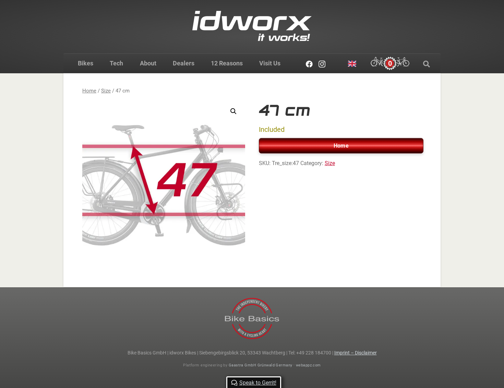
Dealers (183, 63)
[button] (233, 111)
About (148, 63)
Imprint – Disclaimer (355, 352)
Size (106, 91)
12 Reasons (227, 63)
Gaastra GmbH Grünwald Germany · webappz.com (275, 365)
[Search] (426, 64)
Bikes (85, 63)
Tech (116, 63)
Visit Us (269, 63)
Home (89, 91)
